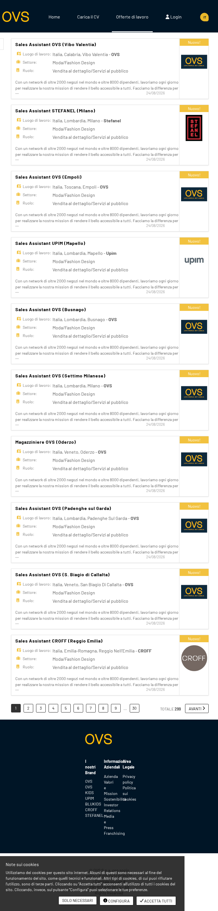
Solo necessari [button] (77, 900)
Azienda (111, 776)
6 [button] (78, 708)
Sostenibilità (115, 799)
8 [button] (103, 708)
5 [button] (66, 708)
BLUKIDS (90, 803)
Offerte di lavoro (132, 16)
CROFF (90, 809)
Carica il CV (88, 16)
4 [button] (53, 708)
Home (54, 16)
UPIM (89, 798)
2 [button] (28, 708)
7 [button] (91, 708)
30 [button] (134, 708)
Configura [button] (118, 900)
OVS (88, 781)
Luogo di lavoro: (37, 53)
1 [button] (15, 708)
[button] (197, 708)
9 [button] (116, 708)
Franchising (114, 833)
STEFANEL (90, 815)
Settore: (30, 62)
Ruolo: (28, 70)
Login (175, 16)
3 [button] (41, 708)
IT (205, 17)
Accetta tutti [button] (157, 900)
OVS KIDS (89, 789)
